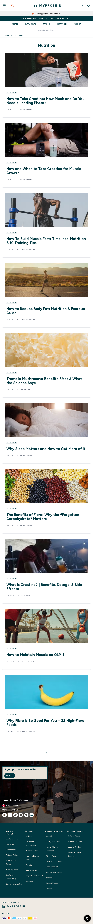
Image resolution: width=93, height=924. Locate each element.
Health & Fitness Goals (32, 858)
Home (7, 35)
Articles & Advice (32, 851)
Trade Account (52, 867)
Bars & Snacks (31, 870)
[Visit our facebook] (10, 815)
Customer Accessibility (11, 876)
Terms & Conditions (54, 861)
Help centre (11, 850)
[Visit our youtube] (21, 815)
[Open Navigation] (4, 5)
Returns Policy (12, 855)
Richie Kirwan (26, 109)
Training (46, 24)
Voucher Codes (74, 847)
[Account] (83, 5)
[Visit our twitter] (26, 815)
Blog (12, 35)
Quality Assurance (53, 842)
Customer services (13, 839)
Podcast (77, 24)
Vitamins (29, 881)
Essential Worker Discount (74, 854)
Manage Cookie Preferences (15, 800)
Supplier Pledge (52, 883)
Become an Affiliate (54, 872)
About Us (49, 836)
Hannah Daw (25, 389)
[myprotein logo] (47, 5)
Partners (49, 878)
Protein (29, 865)
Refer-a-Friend (74, 836)
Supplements (30, 24)
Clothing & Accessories (31, 843)
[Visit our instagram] (4, 815)
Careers (49, 888)
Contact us (10, 844)
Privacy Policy (51, 856)
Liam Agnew (25, 595)
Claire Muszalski (27, 249)
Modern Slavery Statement (52, 849)
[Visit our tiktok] (15, 815)
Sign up (9, 776)
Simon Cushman (27, 661)
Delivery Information (14, 884)
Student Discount (75, 842)
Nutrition (62, 24)
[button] (87, 918)
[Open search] (12, 5)
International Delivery (11, 862)
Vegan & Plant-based (34, 876)
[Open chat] (31, 815)
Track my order (12, 869)
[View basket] (89, 5)
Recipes (15, 24)
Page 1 (44, 753)
